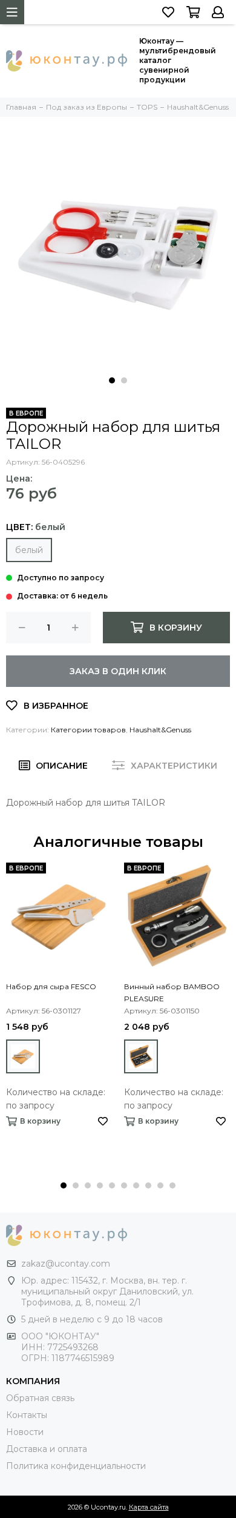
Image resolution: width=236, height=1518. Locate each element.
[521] (23, 1056)
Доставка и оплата (46, 1448)
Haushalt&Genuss (160, 729)
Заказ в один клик (118, 671)
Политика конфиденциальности (76, 1465)
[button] (112, 380)
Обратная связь (40, 1398)
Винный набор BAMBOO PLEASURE (172, 992)
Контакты (26, 1415)
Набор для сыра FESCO (51, 986)
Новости (25, 1432)
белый (29, 550)
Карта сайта (149, 1507)
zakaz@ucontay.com (65, 1263)
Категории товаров (88, 729)
